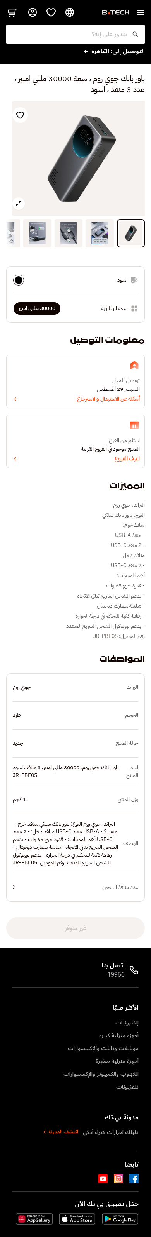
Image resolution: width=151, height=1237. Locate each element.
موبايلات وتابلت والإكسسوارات (103, 1048)
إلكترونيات (127, 1023)
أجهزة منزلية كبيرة (119, 1035)
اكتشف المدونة (63, 1132)
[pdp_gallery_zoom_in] (18, 203)
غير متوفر (75, 928)
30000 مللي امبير (37, 308)
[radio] (18, 280)
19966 (116, 974)
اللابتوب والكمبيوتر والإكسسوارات (101, 1074)
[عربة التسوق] (12, 12)
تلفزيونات (127, 1087)
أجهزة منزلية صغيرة (117, 1061)
